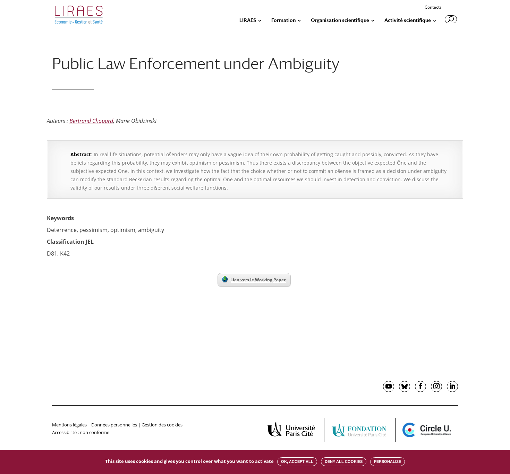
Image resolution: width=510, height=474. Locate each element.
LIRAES (247, 20)
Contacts (433, 7)
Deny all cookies (344, 461)
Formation (283, 20)
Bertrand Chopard (91, 121)
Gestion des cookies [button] (162, 425)
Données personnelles (114, 425)
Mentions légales (69, 425)
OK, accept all (297, 461)
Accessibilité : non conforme (80, 432)
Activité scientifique (407, 20)
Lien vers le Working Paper (258, 280)
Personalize (387, 461)
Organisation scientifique (340, 20)
